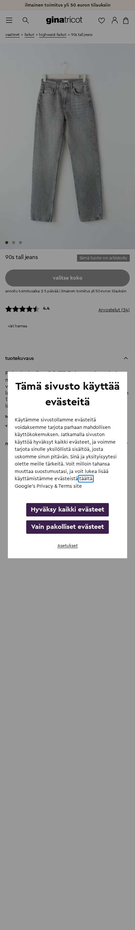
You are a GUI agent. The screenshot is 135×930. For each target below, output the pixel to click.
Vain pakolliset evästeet (67, 527)
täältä (85, 478)
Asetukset (67, 546)
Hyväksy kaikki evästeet (67, 509)
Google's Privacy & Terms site (48, 486)
